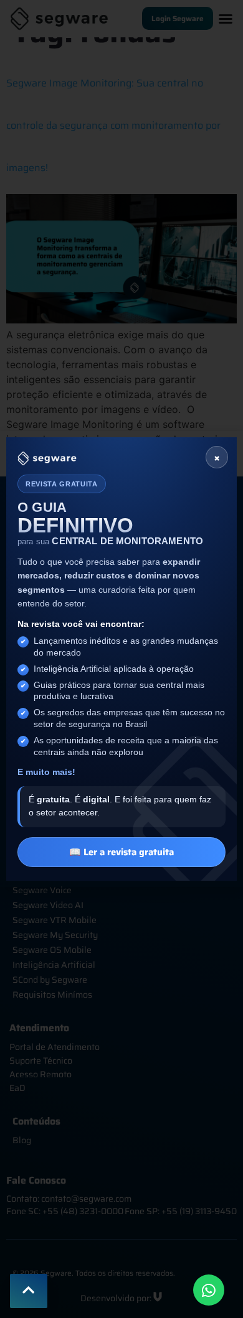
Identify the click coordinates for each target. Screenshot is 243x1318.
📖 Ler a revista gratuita (121, 852)
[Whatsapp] (208, 1290)
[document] (121, 659)
